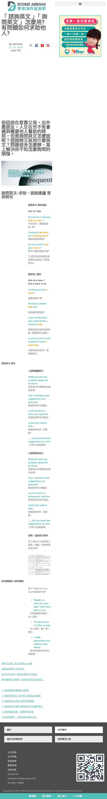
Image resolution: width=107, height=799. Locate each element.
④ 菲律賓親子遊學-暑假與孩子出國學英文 (22, 706)
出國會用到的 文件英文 (12, 669)
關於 (9, 729)
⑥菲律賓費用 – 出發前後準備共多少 (19, 717)
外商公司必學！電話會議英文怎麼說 (19, 674)
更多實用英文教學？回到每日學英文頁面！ (22, 679)
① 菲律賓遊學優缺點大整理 (15, 690)
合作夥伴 (62, 729)
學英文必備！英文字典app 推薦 (16, 663)
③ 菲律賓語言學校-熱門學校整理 (17, 701)
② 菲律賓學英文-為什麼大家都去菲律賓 (21, 696)
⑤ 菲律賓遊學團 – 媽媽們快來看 (17, 712)
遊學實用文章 (64, 739)
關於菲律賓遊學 (15, 739)
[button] (80, 3)
